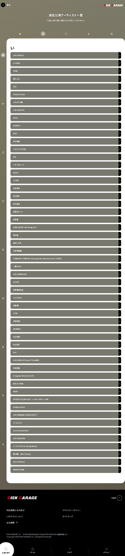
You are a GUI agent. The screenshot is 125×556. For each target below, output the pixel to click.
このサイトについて (15, 516)
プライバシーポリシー (71, 510)
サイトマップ (67, 516)
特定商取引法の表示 (16, 510)
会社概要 (10, 522)
